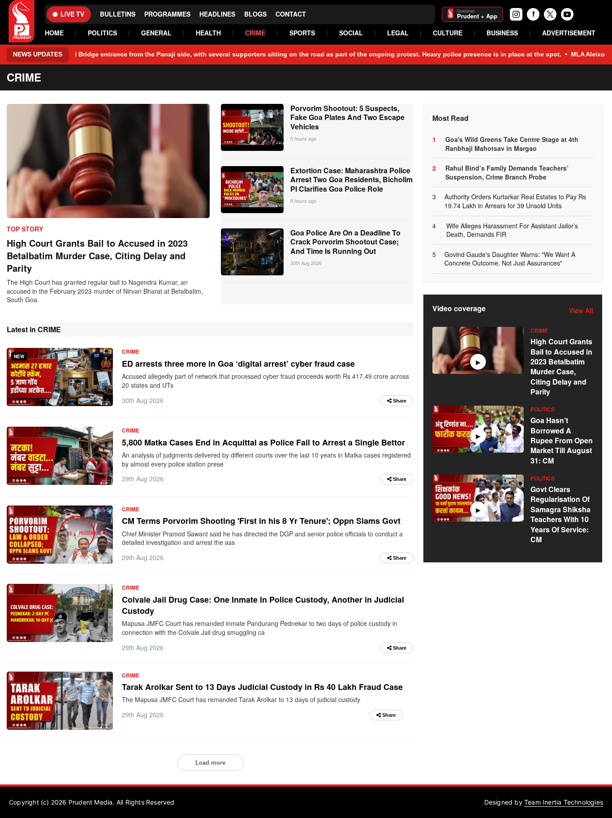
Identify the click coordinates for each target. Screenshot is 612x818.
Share (399, 400)
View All (581, 310)
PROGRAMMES (167, 14)
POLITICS (102, 33)
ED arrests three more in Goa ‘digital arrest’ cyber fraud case (238, 363)
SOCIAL (351, 33)
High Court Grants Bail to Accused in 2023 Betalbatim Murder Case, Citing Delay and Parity (97, 255)
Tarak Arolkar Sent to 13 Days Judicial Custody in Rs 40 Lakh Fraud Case (262, 687)
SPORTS (302, 33)
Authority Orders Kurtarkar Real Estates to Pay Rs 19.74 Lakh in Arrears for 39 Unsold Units (515, 201)
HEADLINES (217, 14)
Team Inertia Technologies (563, 802)
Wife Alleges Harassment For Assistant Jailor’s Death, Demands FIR (512, 230)
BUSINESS (502, 33)
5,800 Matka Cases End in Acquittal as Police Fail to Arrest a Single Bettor (263, 442)
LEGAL (398, 33)
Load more (210, 762)
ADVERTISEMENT (568, 33)
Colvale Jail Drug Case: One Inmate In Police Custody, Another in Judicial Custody (263, 605)
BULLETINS (117, 14)
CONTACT (291, 14)
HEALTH (208, 33)
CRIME (255, 33)
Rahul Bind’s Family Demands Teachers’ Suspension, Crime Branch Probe (507, 172)
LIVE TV (72, 13)
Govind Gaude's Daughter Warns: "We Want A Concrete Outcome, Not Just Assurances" (509, 259)
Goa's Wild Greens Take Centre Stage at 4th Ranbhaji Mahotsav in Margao (511, 144)
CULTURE (447, 33)
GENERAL (156, 33)
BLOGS (255, 14)
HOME (54, 33)
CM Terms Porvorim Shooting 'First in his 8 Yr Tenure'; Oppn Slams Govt (261, 521)
